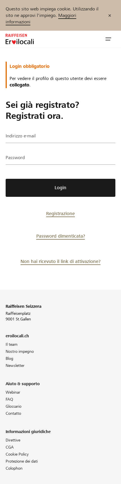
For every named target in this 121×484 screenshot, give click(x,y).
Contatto (13, 413)
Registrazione (60, 213)
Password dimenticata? (60, 236)
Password (15, 157)
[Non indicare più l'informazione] (109, 15)
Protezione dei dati (22, 461)
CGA (10, 447)
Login (60, 187)
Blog (9, 358)
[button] (108, 39)
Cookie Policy (17, 454)
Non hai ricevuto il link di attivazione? (60, 261)
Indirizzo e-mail (21, 136)
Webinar (13, 392)
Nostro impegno (20, 351)
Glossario (13, 406)
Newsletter (15, 365)
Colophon (14, 468)
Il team (11, 344)
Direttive (13, 440)
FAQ (9, 399)
